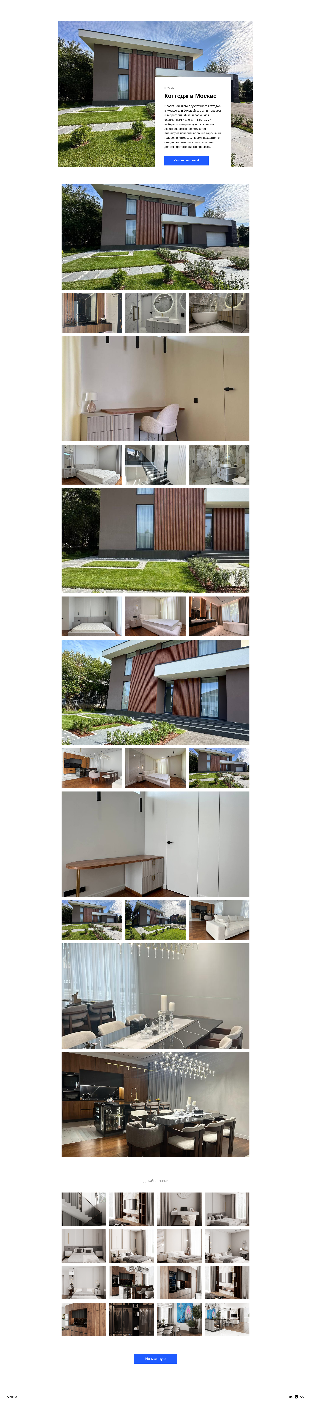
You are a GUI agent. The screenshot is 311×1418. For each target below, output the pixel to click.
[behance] (291, 1398)
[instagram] (296, 1398)
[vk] (302, 1398)
